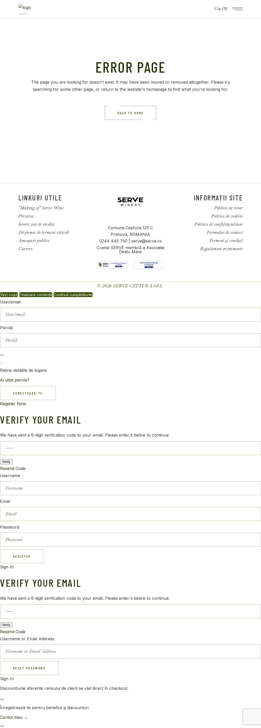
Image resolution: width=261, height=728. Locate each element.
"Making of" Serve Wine (40, 208)
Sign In (7, 566)
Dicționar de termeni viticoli (43, 232)
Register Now (13, 403)
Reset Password (29, 668)
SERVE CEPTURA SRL (138, 286)
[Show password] (2, 355)
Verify (6, 462)
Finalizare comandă (35, 294)
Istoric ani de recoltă (36, 224)
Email (5, 501)
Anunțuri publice (33, 240)
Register (22, 556)
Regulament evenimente (221, 248)
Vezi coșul (9, 294)
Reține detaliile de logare (23, 370)
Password (9, 527)
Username (10, 475)
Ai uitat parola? (14, 379)
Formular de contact (225, 232)
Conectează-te (28, 393)
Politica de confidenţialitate (218, 224)
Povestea (26, 216)
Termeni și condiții (226, 240)
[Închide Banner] (2, 699)
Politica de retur (228, 208)
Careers (25, 248)
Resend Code (12, 468)
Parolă (6, 327)
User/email (10, 301)
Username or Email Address (27, 638)
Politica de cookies (227, 216)
